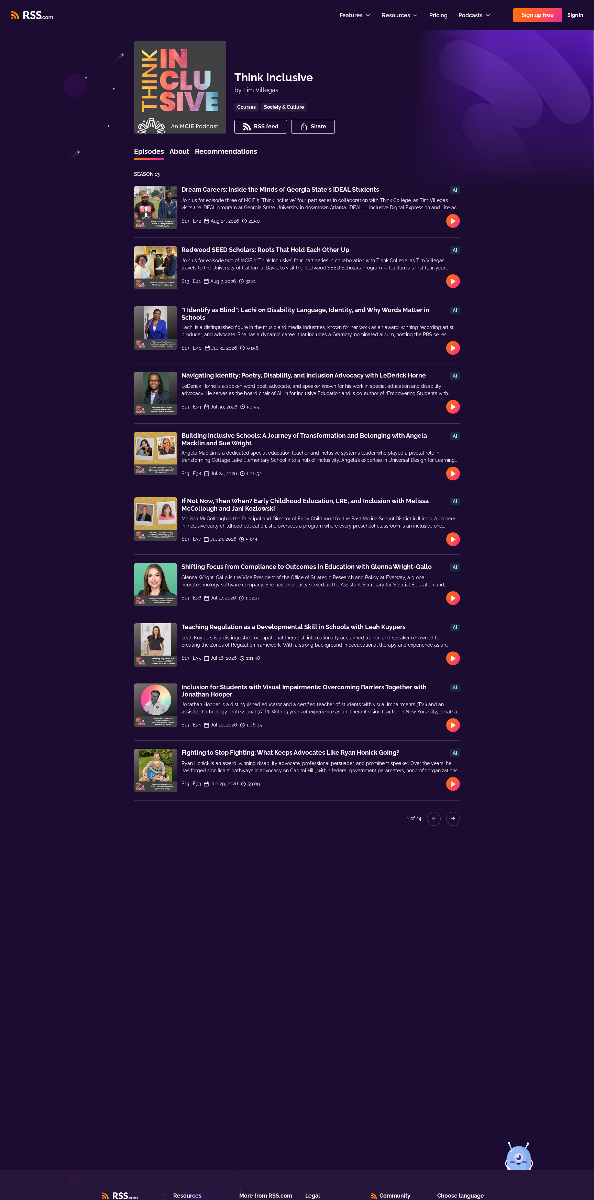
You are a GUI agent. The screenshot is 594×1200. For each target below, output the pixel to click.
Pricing (438, 15)
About (179, 151)
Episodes (149, 151)
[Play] (453, 221)
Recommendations (226, 151)
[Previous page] (434, 819)
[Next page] (453, 819)
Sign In (575, 15)
